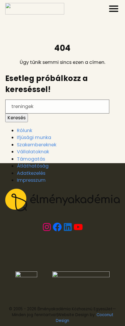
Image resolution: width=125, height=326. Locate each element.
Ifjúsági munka (34, 137)
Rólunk (24, 130)
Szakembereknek (36, 144)
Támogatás (31, 159)
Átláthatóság (33, 166)
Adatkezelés (31, 173)
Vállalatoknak (33, 151)
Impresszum (31, 180)
